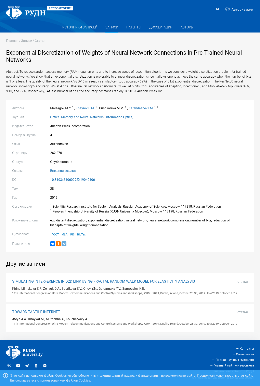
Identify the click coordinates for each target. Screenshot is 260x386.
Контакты (247, 348)
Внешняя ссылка (63, 171)
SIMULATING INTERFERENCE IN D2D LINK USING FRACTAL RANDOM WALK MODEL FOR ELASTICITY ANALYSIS (103, 281)
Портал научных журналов (235, 360)
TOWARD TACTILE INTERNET (36, 312)
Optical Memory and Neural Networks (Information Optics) (91, 117)
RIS (72, 234)
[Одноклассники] (58, 243)
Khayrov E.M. (85, 108)
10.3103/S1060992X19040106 (72, 180)
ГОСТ (55, 234)
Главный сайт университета (234, 365)
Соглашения (245, 354)
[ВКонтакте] (52, 243)
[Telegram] (64, 243)
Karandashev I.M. (141, 108)
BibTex (81, 234)
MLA (64, 234)
